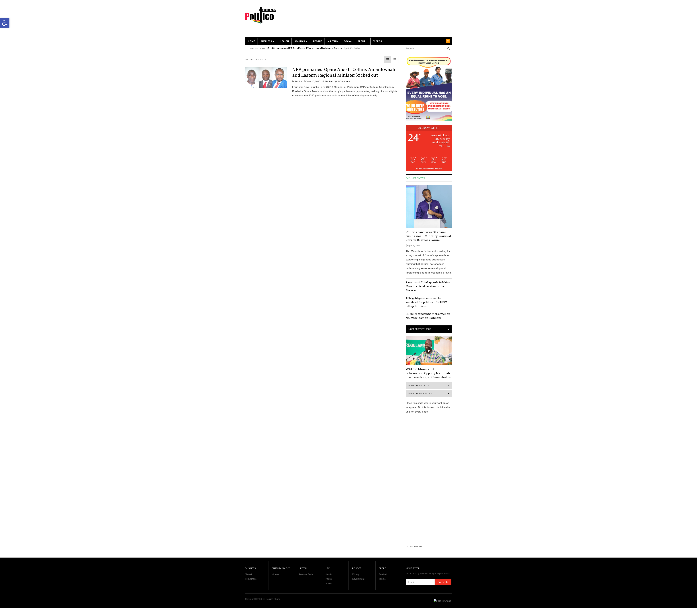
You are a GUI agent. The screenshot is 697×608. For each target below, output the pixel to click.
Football (383, 574)
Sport (362, 41)
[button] (4, 23)
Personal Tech (306, 574)
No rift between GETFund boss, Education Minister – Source (304, 48)
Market (248, 574)
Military (332, 41)
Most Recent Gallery (420, 393)
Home (251, 41)
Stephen (329, 81)
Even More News (415, 178)
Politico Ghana (273, 599)
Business (266, 41)
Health (284, 41)
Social (348, 41)
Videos (377, 41)
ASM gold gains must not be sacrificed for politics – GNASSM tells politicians (426, 302)
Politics (299, 41)
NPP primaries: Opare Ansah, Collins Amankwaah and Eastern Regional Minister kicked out (343, 72)
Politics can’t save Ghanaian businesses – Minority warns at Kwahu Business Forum (428, 236)
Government (358, 579)
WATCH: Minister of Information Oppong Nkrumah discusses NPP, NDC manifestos (428, 373)
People (317, 41)
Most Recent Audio (419, 385)
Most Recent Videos (419, 329)
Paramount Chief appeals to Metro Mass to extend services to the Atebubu (428, 286)
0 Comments (344, 81)
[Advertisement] (386, 20)
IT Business (250, 579)
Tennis (382, 579)
